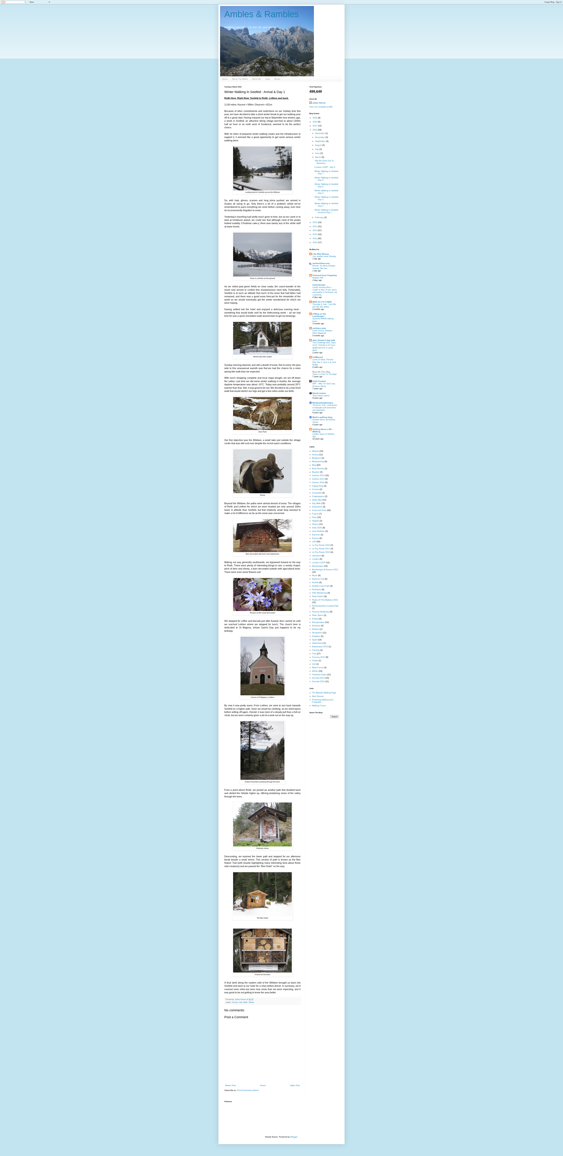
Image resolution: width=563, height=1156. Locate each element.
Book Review (318, 468)
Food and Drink (319, 510)
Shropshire (317, 632)
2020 (315, 122)
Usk (314, 664)
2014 (315, 226)
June (317, 153)
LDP (314, 541)
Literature (316, 555)
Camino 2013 (318, 475)
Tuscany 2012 (318, 657)
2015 (315, 222)
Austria (235, 1002)
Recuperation (318, 622)
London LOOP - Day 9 (324, 167)
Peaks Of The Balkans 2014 (325, 600)
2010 (315, 242)
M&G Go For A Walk (322, 302)
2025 (315, 118)
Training (315, 650)
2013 (315, 230)
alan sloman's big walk (323, 340)
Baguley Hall (317, 278)
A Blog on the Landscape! (319, 315)
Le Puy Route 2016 (321, 545)
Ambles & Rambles (261, 14)
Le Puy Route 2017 (321, 548)
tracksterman (318, 285)
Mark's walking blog (322, 417)
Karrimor (316, 534)
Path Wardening (319, 593)
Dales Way (317, 500)
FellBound (317, 357)
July (317, 149)
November (320, 137)
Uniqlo (315, 660)
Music (314, 575)
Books (277, 79)
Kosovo (315, 538)
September (320, 141)
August (318, 145)
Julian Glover (319, 103)
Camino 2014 (318, 479)
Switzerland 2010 (320, 646)
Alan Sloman (318, 696)
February (319, 217)
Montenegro (317, 566)
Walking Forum (319, 705)
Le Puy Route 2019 (321, 552)
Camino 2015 (318, 482)
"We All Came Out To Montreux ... (324, 161)
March (318, 157)
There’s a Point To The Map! (324, 374)
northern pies (319, 328)
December (320, 133)
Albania (315, 451)
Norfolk (315, 582)
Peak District (318, 596)
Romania (316, 625)
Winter (251, 1002)
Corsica (315, 489)
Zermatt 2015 (318, 681)
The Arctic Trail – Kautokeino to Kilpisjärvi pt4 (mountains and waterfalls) (324, 407)
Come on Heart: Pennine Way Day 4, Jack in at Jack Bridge (324, 362)
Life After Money (320, 254)
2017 (315, 125)
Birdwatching (318, 461)
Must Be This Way (321, 372)
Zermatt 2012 (318, 678)
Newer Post (230, 1085)
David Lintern (319, 393)
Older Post (295, 1085)
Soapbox (316, 636)
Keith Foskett (319, 381)
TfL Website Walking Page (324, 692)
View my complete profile (321, 107)
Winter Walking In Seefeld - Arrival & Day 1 (326, 211)
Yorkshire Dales (319, 674)
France (315, 514)
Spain (314, 639)
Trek (314, 653)
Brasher (315, 472)
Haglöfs (315, 521)
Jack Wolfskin (318, 531)
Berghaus (316, 458)
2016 (315, 130)
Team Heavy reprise (320, 396)
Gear (267, 79)
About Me (256, 79)
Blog (314, 465)
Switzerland (317, 643)
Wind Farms (317, 667)
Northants (316, 589)
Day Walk (243, 1002)
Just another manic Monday (324, 256)
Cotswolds (317, 493)
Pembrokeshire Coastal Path (325, 606)
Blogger (293, 1137)
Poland (315, 619)
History (315, 524)
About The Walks (240, 79)
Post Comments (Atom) (248, 1090)
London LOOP (318, 562)
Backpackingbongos (322, 403)
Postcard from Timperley (324, 275)
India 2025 (317, 527)
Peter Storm (317, 615)
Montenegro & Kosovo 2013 (325, 569)
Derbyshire (317, 507)
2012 (315, 234)
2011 (315, 238)
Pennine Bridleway (320, 612)
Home (225, 79)
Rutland (315, 629)
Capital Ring (317, 486)
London (315, 559)
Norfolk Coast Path (320, 586)
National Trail (318, 579)
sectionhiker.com (321, 263)
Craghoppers (318, 496)
